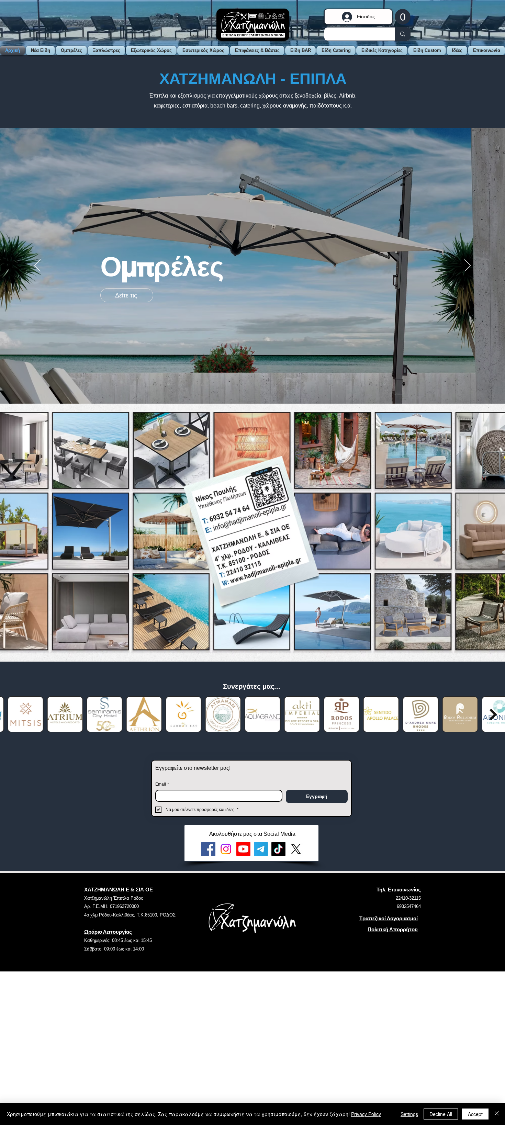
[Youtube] (243, 849)
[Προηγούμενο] (37, 265)
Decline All (440, 1114)
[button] (403, 16)
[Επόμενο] (467, 265)
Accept (475, 1114)
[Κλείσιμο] (497, 1114)
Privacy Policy (366, 1114)
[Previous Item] (11, 714)
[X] (296, 849)
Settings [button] (409, 1114)
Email (162, 784)
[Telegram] (261, 849)
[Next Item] (493, 714)
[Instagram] (226, 849)
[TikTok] (278, 849)
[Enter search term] (402, 34)
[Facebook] (208, 849)
